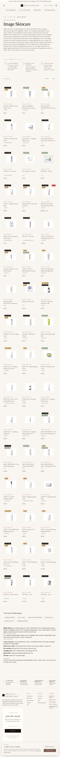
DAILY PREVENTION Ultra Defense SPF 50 (25, 651)
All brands (29, 698)
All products (30, 696)
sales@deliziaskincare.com (53, 707)
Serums (28, 702)
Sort (54, 78)
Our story (40, 696)
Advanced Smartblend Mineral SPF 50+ (22, 653)
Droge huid (48, 617)
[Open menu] (4, 5)
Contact (40, 698)
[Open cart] (56, 5)
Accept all (50, 750)
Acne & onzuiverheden (35, 617)
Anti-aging (21, 617)
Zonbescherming (22, 621)
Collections (12, 17)
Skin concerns (30, 700)
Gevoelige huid (9, 621)
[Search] (45, 5)
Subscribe (13, 730)
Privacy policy (52, 702)
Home (5, 17)
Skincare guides (42, 702)
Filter (47, 78)
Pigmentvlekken (10, 617)
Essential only (49, 746)
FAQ (39, 700)
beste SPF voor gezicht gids (17, 655)
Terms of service (53, 704)
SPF (28, 705)
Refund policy (52, 699)
